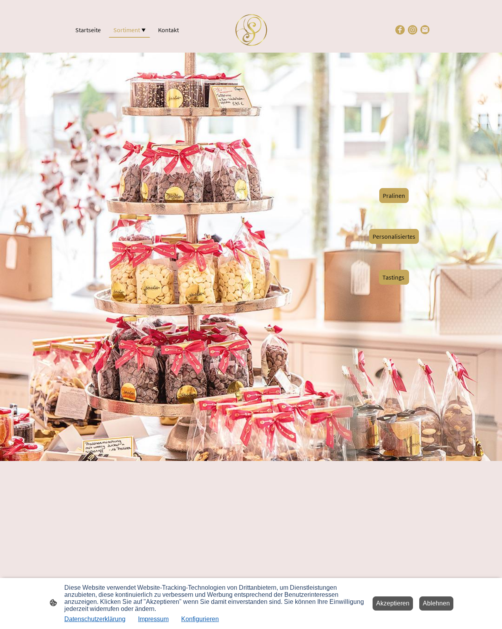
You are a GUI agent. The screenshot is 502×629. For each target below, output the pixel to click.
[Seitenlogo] (251, 30)
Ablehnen (436, 603)
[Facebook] (400, 30)
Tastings (394, 277)
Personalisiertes (394, 236)
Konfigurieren (200, 619)
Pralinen (394, 195)
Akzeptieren (392, 603)
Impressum (153, 619)
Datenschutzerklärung (95, 619)
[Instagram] (412, 30)
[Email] (425, 30)
